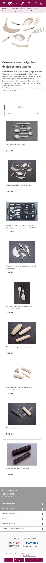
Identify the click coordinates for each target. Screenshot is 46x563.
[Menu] (4, 3)
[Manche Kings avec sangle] (22, 414)
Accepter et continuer (33, 560)
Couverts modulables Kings (15, 145)
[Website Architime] (30, 546)
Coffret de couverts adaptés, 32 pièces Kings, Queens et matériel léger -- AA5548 (21, 226)
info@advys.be (7, 496)
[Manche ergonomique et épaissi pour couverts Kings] (22, 374)
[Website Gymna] (14, 546)
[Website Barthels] (32, 543)
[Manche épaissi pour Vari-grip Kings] (22, 333)
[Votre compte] (29, 3)
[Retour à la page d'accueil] (13, 3)
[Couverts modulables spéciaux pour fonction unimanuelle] (22, 252)
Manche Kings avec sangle (15, 428)
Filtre (23, 107)
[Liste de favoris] (35, 3)
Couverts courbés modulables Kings (18, 185)
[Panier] (41, 3)
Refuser (8, 560)
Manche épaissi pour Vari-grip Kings (18, 347)
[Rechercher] (23, 3)
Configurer (19, 560)
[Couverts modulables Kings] (22, 131)
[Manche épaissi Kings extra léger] (22, 454)
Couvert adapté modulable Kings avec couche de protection (19, 307)
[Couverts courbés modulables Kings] (22, 171)
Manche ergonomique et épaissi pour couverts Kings (19, 388)
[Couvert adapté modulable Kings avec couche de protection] (22, 293)
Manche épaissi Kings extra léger (17, 468)
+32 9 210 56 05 (8, 494)
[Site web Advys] (15, 543)
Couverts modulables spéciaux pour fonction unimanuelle (21, 267)
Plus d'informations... (29, 556)
